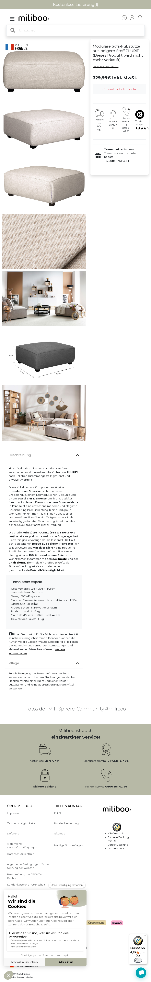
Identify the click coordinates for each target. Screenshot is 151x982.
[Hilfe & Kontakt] (124, 17)
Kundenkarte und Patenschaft (26, 884)
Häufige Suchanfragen (68, 845)
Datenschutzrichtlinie (20, 854)
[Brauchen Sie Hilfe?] (141, 972)
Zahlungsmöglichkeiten (22, 823)
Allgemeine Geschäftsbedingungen (22, 845)
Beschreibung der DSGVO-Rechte (24, 876)
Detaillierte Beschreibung (106, 66)
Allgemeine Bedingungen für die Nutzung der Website (28, 866)
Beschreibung (20, 455)
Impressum (14, 813)
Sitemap (59, 833)
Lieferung (13, 833)
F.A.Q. (58, 813)
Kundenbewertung (66, 823)
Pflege (14, 663)
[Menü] (144, 936)
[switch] (138, 960)
